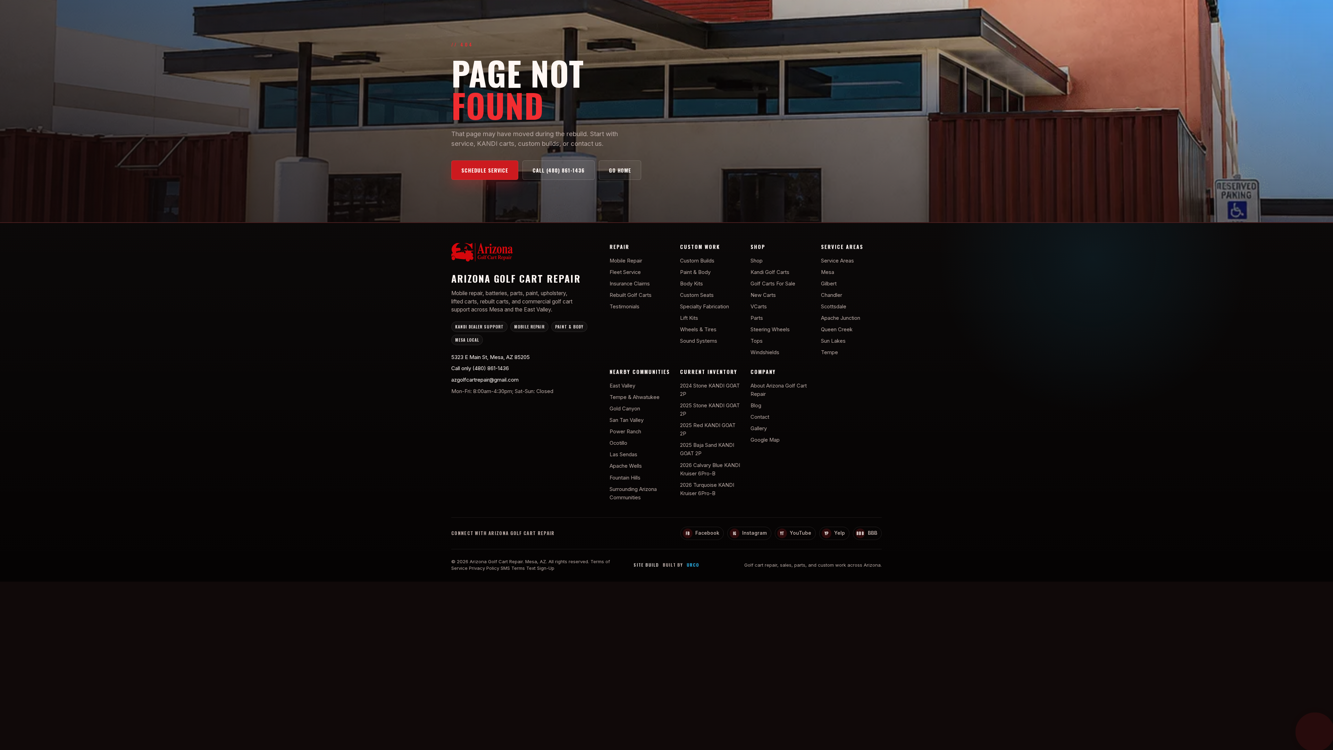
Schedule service (484, 170)
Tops (757, 341)
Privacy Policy (484, 568)
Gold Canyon (625, 409)
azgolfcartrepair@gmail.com (485, 379)
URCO (693, 565)
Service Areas (837, 261)
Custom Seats (697, 295)
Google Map (765, 440)
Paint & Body (695, 272)
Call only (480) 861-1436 (480, 368)
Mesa (827, 272)
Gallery (759, 428)
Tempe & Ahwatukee (635, 397)
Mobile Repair (626, 261)
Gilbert (829, 284)
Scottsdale (833, 306)
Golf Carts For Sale (773, 284)
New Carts (763, 295)
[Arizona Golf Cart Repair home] (521, 254)
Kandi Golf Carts (770, 272)
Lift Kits (689, 318)
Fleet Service (625, 272)
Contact (760, 417)
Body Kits (691, 284)
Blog (756, 405)
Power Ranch (625, 431)
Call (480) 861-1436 (559, 170)
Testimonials (624, 306)
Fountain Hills (625, 478)
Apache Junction (840, 318)
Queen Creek (837, 329)
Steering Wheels (770, 329)
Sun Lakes (833, 341)
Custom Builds (697, 261)
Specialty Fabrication (704, 306)
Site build (646, 565)
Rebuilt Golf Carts (631, 295)
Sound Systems (698, 341)
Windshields (765, 352)
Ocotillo (618, 443)
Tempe (829, 352)
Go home (620, 170)
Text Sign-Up (540, 568)
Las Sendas (623, 454)
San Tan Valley (627, 420)
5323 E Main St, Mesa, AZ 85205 (490, 357)
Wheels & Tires (698, 329)
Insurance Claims (630, 284)
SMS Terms (513, 568)
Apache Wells (626, 466)
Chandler (831, 295)
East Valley (622, 386)
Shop (757, 261)
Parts (757, 318)
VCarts (759, 306)
